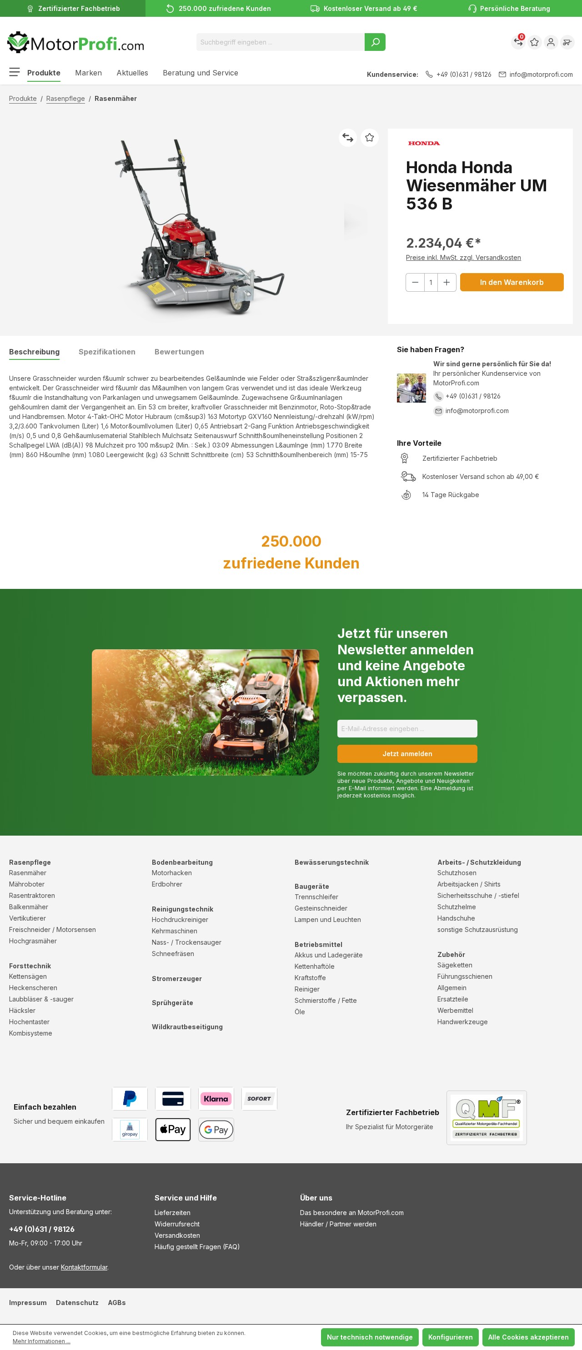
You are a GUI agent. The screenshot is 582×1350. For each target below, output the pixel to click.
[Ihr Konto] (551, 42)
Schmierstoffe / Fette (326, 1000)
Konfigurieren (450, 1337)
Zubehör (451, 954)
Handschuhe (456, 918)
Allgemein (452, 987)
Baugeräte (312, 886)
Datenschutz (77, 1302)
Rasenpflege (30, 862)
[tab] (34, 352)
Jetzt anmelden (407, 753)
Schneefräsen (173, 953)
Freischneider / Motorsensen (52, 929)
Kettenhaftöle (315, 966)
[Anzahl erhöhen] (447, 282)
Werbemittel (455, 1010)
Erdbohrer (167, 884)
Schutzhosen (457, 873)
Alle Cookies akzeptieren (528, 1337)
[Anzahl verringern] (415, 282)
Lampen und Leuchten (328, 919)
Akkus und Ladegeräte (329, 955)
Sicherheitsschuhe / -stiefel (478, 895)
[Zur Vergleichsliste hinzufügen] (348, 138)
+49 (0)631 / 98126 (464, 74)
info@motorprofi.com (541, 74)
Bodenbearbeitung (182, 862)
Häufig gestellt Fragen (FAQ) (197, 1246)
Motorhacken (172, 873)
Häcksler (22, 1010)
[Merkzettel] (534, 42)
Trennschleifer (316, 897)
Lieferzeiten (173, 1212)
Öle (300, 1012)
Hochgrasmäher (33, 941)
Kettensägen (28, 976)
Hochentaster (29, 1022)
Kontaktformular (84, 1267)
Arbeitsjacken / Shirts (469, 884)
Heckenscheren (33, 987)
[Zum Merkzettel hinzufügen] (370, 138)
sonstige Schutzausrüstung (477, 929)
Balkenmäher (28, 907)
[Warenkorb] (567, 42)
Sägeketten (454, 965)
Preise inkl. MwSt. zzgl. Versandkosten (463, 257)
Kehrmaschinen (174, 931)
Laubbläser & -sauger (41, 999)
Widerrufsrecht (177, 1224)
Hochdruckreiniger (180, 919)
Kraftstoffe (310, 977)
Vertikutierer (27, 918)
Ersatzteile (452, 999)
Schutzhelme (456, 907)
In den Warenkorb (512, 282)
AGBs (117, 1302)
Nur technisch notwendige (370, 1337)
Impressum (28, 1302)
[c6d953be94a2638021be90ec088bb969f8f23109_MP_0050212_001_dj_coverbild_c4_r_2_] (193, 226)
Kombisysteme (30, 1033)
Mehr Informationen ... (41, 1341)
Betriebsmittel (318, 944)
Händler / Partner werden (338, 1224)
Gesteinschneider (321, 908)
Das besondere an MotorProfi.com (352, 1212)
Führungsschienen (464, 976)
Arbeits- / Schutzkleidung (479, 862)
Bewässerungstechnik (332, 862)
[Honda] (485, 143)
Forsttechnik (30, 966)
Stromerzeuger (177, 978)
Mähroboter (27, 884)
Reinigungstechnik (182, 909)
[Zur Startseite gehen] (75, 42)
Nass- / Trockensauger (186, 942)
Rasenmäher (27, 873)
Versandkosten (177, 1235)
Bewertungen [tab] (179, 351)
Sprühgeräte (172, 1002)
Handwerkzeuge (462, 1022)
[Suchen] (375, 42)
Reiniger (307, 989)
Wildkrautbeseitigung (187, 1027)
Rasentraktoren (32, 895)
